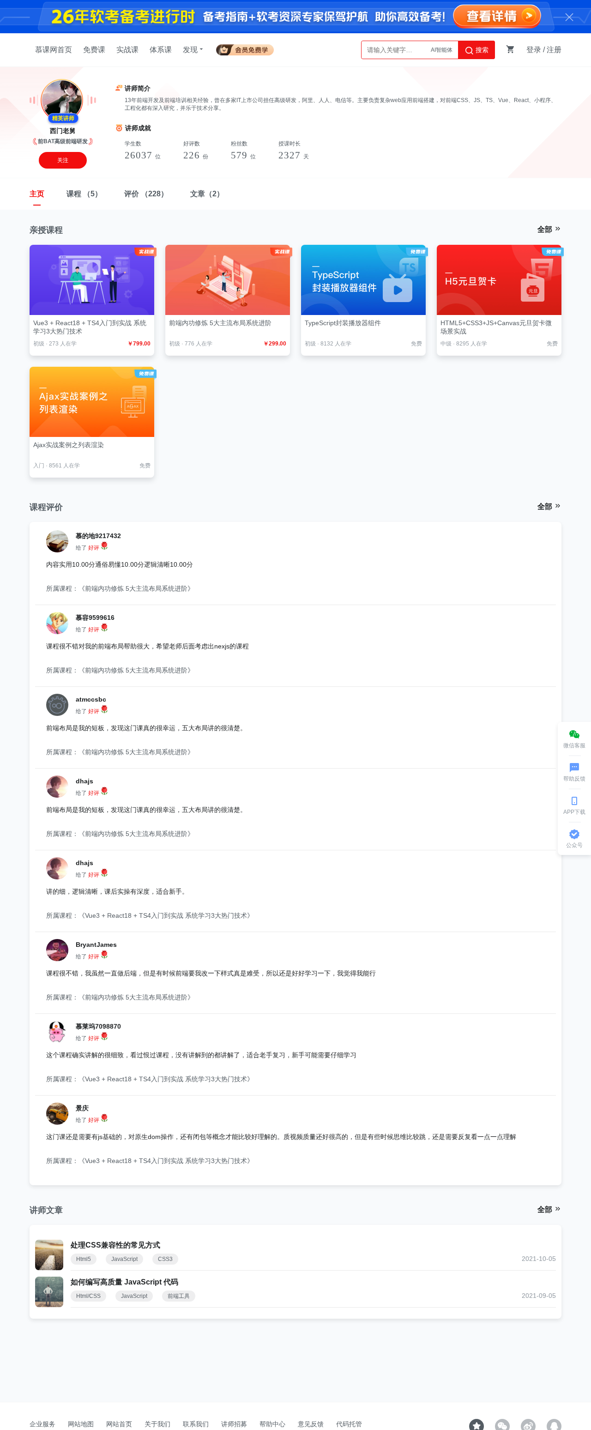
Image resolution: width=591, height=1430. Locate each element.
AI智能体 (441, 50)
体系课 (161, 50)
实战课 (127, 50)
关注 (62, 160)
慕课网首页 (53, 50)
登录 (533, 50)
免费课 (94, 50)
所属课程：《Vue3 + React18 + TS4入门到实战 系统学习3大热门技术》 (149, 915)
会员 (245, 48)
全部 (545, 229)
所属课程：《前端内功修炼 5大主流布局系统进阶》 (120, 588)
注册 (554, 50)
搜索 (481, 50)
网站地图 (81, 1424)
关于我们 (157, 1424)
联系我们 (196, 1424)
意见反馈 (311, 1424)
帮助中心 (272, 1424)
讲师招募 (234, 1424)
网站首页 (119, 1424)
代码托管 (349, 1424)
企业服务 (42, 1424)
